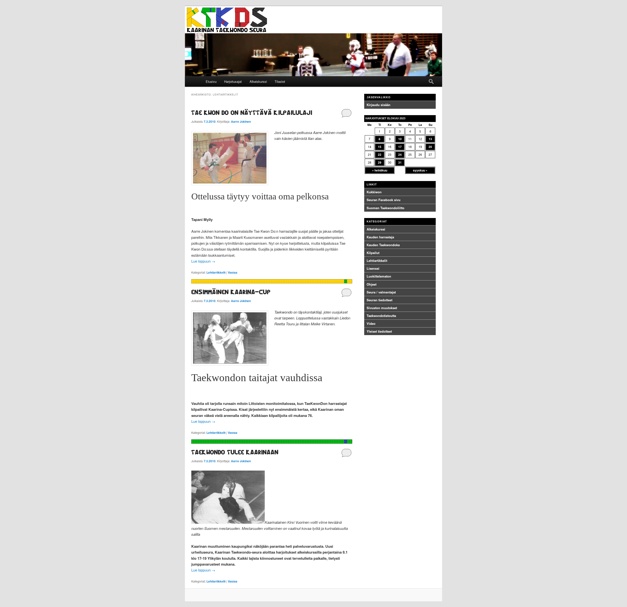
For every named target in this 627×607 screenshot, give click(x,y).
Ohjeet (371, 284)
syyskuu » (420, 170)
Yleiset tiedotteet (379, 331)
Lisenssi (373, 268)
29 (379, 162)
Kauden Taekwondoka (383, 245)
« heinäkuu (379, 170)
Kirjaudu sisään (378, 104)
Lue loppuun (203, 261)
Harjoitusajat (233, 81)
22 (379, 154)
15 (379, 147)
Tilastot (280, 81)
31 (400, 162)
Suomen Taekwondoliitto (385, 208)
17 (400, 147)
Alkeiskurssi (258, 81)
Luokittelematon (379, 276)
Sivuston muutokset (382, 307)
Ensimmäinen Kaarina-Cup (231, 291)
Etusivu (211, 81)
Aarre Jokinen (241, 121)
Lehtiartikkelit (216, 272)
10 (400, 139)
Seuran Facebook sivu (383, 199)
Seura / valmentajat (381, 292)
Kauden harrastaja (380, 237)
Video (371, 323)
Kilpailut (373, 252)
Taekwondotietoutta (381, 315)
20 (430, 147)
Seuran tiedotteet (379, 300)
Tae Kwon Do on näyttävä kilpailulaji (251, 112)
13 (430, 139)
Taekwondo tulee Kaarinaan (234, 452)
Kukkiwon (374, 192)
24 (400, 154)
